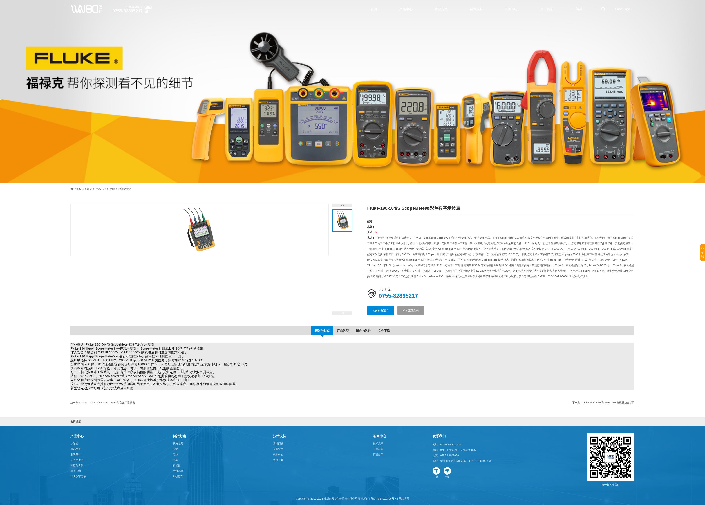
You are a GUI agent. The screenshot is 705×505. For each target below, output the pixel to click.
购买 (579, 9)
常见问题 (278, 443)
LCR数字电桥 (78, 476)
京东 (447, 477)
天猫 (436, 477)
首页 (374, 9)
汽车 (175, 459)
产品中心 (406, 9)
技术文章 (378, 443)
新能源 (176, 465)
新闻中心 (511, 9)
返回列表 (413, 310)
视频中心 (278, 454)
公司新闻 (378, 448)
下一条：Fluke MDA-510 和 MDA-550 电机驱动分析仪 (603, 402)
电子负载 (75, 470)
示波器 (74, 443)
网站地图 (404, 498)
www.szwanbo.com (451, 444)
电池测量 (75, 448)
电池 (175, 448)
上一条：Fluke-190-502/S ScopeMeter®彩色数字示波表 (102, 402)
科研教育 (178, 476)
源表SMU (75, 454)
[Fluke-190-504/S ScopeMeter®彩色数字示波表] (199, 230)
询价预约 (383, 310)
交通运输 (178, 470)
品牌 (112, 188)
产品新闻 (378, 454)
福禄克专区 (124, 188)
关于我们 (547, 9)
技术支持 (476, 9)
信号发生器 (76, 459)
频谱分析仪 (76, 465)
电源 (175, 454)
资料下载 (278, 459)
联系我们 (439, 436)
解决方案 (441, 9)
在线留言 (278, 448)
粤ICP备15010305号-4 (383, 498)
